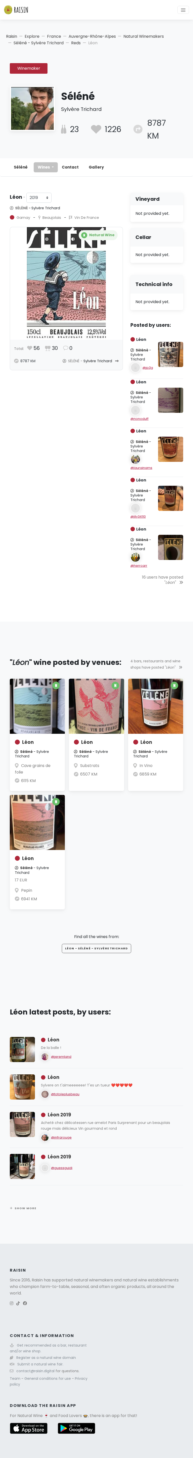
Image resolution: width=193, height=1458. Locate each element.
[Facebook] (25, 1303)
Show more (25, 1208)
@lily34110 (138, 516)
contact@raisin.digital (35, 1370)
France (54, 36)
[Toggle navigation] (183, 10)
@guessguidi (61, 1168)
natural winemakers (93, 1280)
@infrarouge (61, 1137)
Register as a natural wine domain (46, 1357)
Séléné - (37, 208)
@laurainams (141, 468)
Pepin (26, 890)
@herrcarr (138, 565)
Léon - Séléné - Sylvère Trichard (96, 948)
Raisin (11, 36)
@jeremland (61, 1057)
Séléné (21, 167)
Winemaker (28, 68)
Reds (76, 43)
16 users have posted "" (162, 579)
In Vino (146, 765)
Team (15, 1378)
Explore (32, 36)
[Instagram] (11, 1303)
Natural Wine (30, 1416)
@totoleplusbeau (65, 1094)
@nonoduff (139, 419)
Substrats (89, 765)
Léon (28, 742)
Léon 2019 (59, 1115)
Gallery (96, 167)
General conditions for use (48, 1378)
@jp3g (147, 368)
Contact (70, 167)
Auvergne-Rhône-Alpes (92, 36)
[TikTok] (18, 1303)
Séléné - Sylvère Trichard (39, 43)
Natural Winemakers (143, 36)
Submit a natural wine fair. (40, 1364)
